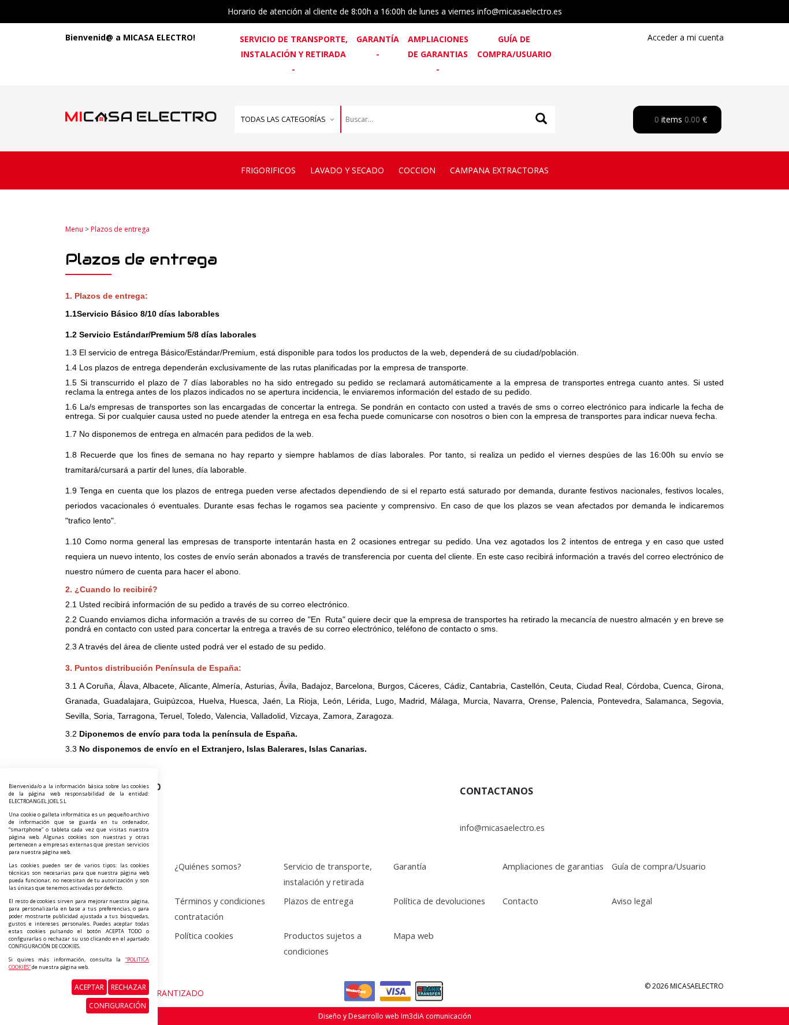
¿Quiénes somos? (207, 866)
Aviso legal (632, 901)
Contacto (520, 901)
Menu (74, 229)
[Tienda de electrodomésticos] (141, 104)
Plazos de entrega (120, 229)
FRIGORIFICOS (268, 170)
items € (679, 119)
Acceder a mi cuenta (685, 37)
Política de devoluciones (439, 901)
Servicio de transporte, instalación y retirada (294, 47)
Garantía (377, 39)
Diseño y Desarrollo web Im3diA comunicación (394, 1016)
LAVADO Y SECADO (347, 170)
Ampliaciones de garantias (438, 47)
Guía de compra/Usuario (514, 47)
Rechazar (128, 987)
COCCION (417, 170)
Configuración (117, 1006)
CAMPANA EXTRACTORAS (499, 170)
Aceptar (89, 987)
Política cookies (203, 935)
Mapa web (413, 935)
